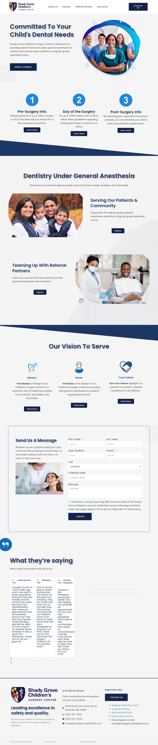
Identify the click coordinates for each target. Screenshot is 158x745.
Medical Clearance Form (125, 705)
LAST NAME (112, 439)
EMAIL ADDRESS (76, 450)
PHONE (110, 450)
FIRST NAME (74, 439)
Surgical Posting (120, 709)
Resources (102, 6)
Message (73, 484)
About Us (52, 6)
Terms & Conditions (88, 742)
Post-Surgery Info (125, 112)
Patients (66, 6)
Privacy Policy (51, 742)
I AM (70, 462)
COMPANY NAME (77, 472)
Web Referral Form (122, 712)
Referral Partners (84, 6)
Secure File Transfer (122, 716)
